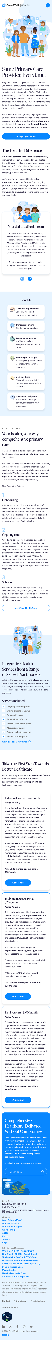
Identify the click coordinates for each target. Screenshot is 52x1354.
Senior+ (6, 1239)
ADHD (5, 1233)
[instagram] (24, 1326)
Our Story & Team (10, 1223)
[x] (10, 1326)
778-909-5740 (20, 1204)
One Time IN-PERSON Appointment (19, 1254)
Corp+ (5, 1236)
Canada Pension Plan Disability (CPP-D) (21, 1264)
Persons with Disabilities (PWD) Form (20, 1260)
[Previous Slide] (22, 279)
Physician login (38, 1301)
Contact (6, 1301)
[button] (48, 5)
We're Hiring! (8, 1230)
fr (7, 1335)
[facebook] (17, 1326)
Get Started (18, 882)
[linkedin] (3, 1326)
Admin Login (20, 1301)
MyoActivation (9, 1270)
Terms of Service (10, 1307)
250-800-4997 (13, 1207)
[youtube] (31, 1326)
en (3, 1335)
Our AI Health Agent (12, 1226)
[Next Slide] (30, 279)
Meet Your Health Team (26, 608)
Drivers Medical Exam (12, 1267)
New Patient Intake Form (14, 1273)
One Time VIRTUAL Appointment (18, 1251)
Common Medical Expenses (15, 1276)
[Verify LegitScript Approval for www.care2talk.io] (26, 1317)
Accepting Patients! (26, 136)
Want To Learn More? (12, 1220)
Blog (4, 1242)
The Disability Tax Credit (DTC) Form (19, 1257)
